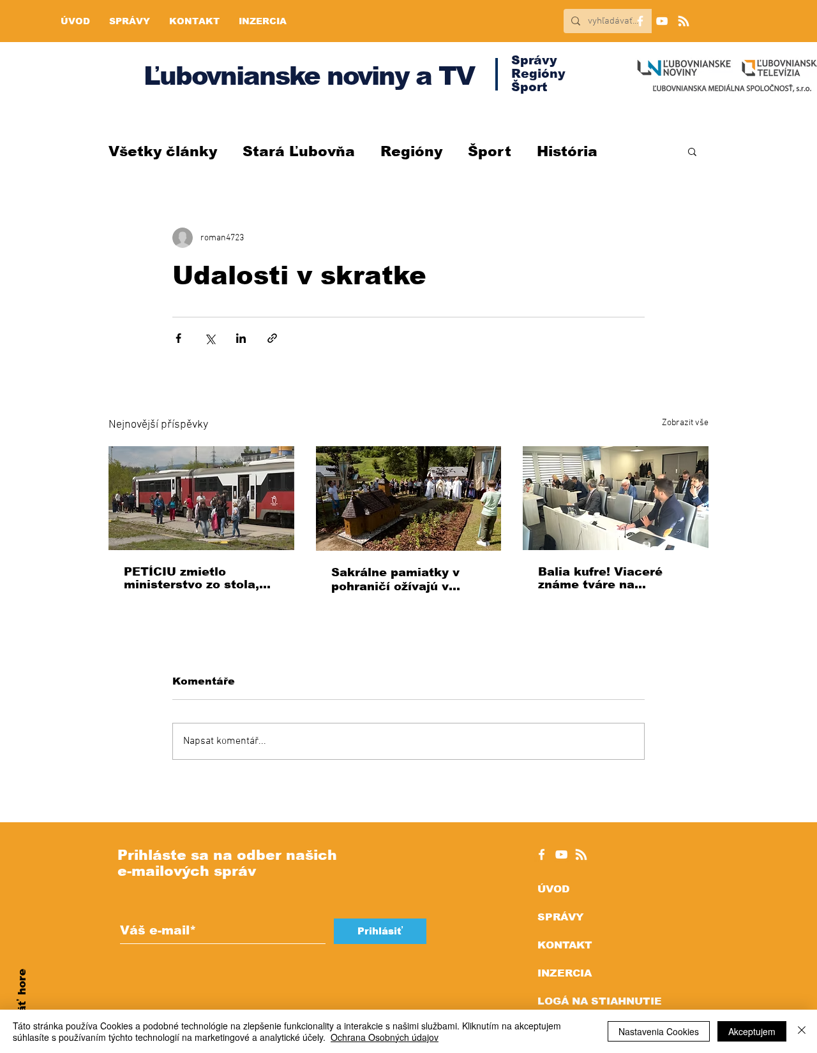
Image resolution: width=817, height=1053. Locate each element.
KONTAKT (564, 945)
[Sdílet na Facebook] (178, 338)
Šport (489, 151)
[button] (692, 151)
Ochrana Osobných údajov (384, 1037)
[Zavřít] (801, 1031)
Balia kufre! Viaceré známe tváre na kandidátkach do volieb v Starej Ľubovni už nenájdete (611, 578)
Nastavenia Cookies (658, 1031)
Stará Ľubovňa (299, 151)
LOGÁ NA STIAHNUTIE (599, 1001)
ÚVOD (553, 888)
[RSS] (684, 21)
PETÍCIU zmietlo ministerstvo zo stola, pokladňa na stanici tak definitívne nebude (197, 578)
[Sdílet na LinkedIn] (241, 338)
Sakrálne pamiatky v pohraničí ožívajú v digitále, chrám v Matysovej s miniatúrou (404, 579)
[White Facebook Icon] (541, 854)
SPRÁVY (560, 916)
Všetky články (163, 151)
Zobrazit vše (685, 423)
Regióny (411, 151)
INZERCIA (564, 973)
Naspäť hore (22, 1005)
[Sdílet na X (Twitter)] (210, 338)
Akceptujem (752, 1031)
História (567, 151)
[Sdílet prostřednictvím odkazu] (272, 338)
